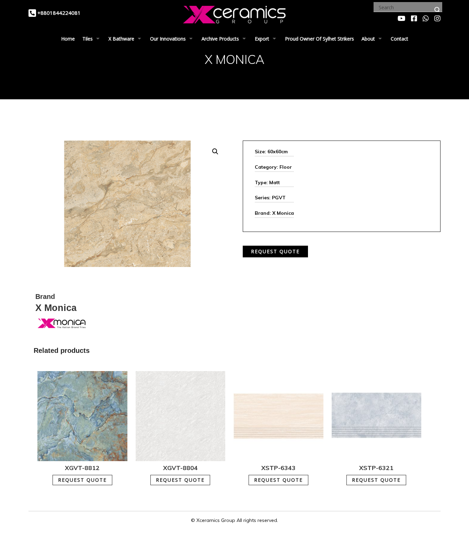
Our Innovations (168, 38)
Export (262, 38)
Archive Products (220, 38)
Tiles (87, 38)
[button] (215, 151)
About (368, 38)
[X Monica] (61, 322)
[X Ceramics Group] (234, 13)
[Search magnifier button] (437, 10)
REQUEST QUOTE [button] (82, 480)
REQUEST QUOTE (275, 251)
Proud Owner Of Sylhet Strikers (319, 38)
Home (68, 38)
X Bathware (121, 38)
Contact (399, 38)
